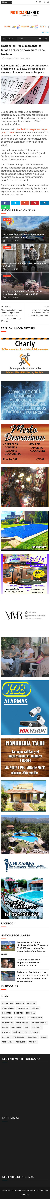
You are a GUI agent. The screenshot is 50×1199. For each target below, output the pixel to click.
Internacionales (39, 1023)
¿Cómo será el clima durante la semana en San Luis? (24, 264)
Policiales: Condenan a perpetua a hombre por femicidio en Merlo (28, 962)
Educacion (7, 1018)
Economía (30, 1013)
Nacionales (16, 1027)
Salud (43, 1037)
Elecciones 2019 (35, 1018)
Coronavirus (8, 1008)
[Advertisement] (25, 1089)
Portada (8, 38)
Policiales (37, 1027)
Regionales (33, 1037)
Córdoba (31, 1003)
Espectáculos (22, 1023)
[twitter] (44, 2)
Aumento (20, 1003)
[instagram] (40, 2)
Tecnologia (7, 1042)
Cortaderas (23, 1008)
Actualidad (7, 1003)
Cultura (35, 1008)
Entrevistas (7, 1023)
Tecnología (21, 1042)
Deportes (6, 1013)
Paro (27, 1027)
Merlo (5, 1027)
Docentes (18, 1013)
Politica (6, 1032)
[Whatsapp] (5, 207)
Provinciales (18, 1037)
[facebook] (36, 2)
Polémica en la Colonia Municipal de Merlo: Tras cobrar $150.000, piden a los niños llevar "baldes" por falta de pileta (25, 948)
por (25, 1032)
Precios (5, 1037)
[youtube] (48, 2)
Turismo (33, 1042)
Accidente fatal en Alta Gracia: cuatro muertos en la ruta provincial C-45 (22, 293)
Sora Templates (18, 1191)
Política (16, 1032)
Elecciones (20, 1018)
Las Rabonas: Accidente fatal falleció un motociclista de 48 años (23, 236)
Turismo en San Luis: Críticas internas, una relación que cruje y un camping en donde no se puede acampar (33, 976)
